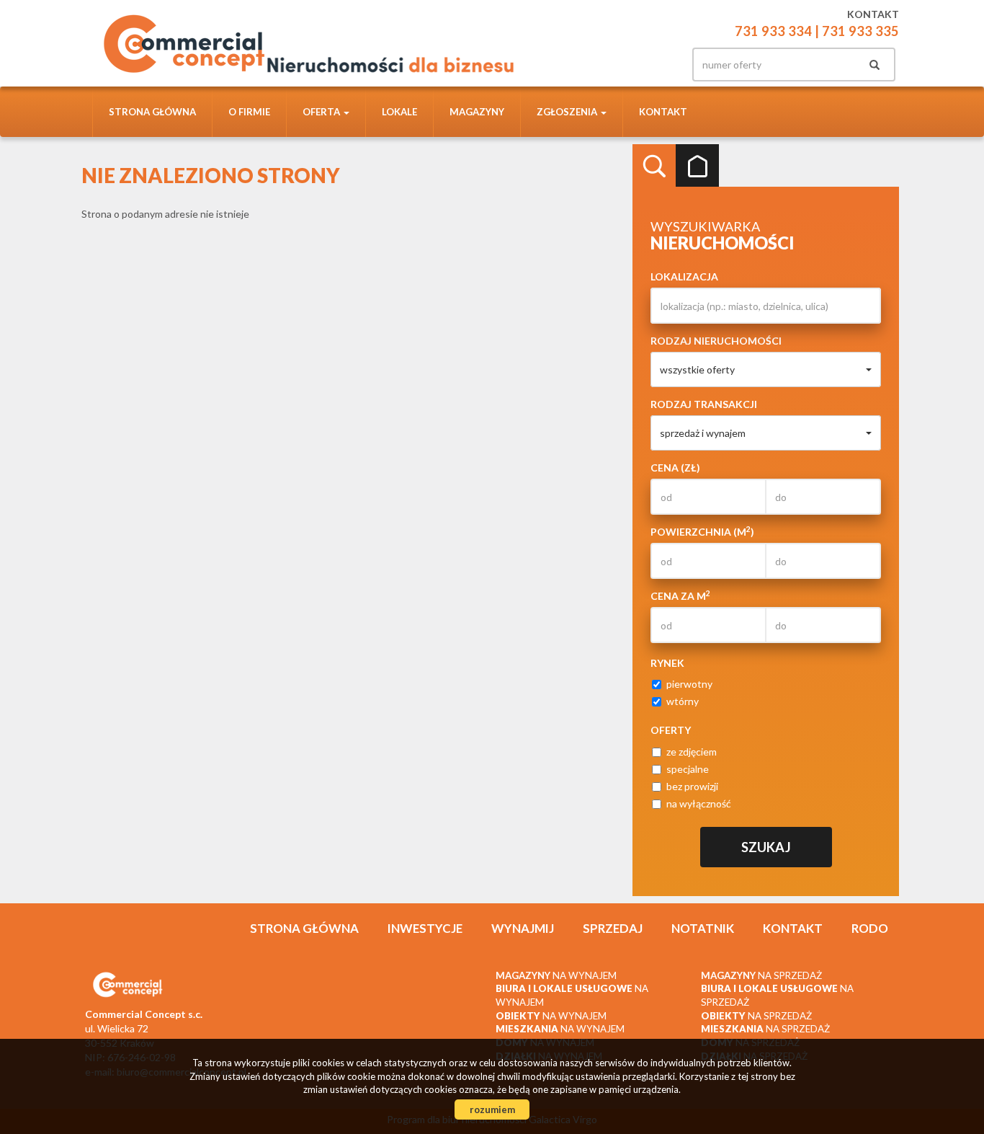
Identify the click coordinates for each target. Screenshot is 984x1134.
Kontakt (663, 112)
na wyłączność (698, 803)
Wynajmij (522, 928)
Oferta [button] (322, 112)
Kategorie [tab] (697, 165)
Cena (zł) (675, 467)
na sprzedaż (761, 975)
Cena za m (680, 595)
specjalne (687, 769)
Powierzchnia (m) (702, 531)
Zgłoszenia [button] (568, 112)
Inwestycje (425, 928)
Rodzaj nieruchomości (716, 341)
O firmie (249, 112)
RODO (869, 928)
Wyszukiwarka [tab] (654, 165)
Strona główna (152, 112)
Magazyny (476, 112)
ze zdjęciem (691, 751)
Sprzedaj (613, 928)
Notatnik (702, 928)
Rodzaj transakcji (703, 404)
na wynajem (556, 975)
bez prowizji (692, 786)
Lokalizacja (684, 276)
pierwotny (689, 684)
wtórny (682, 701)
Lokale (399, 112)
